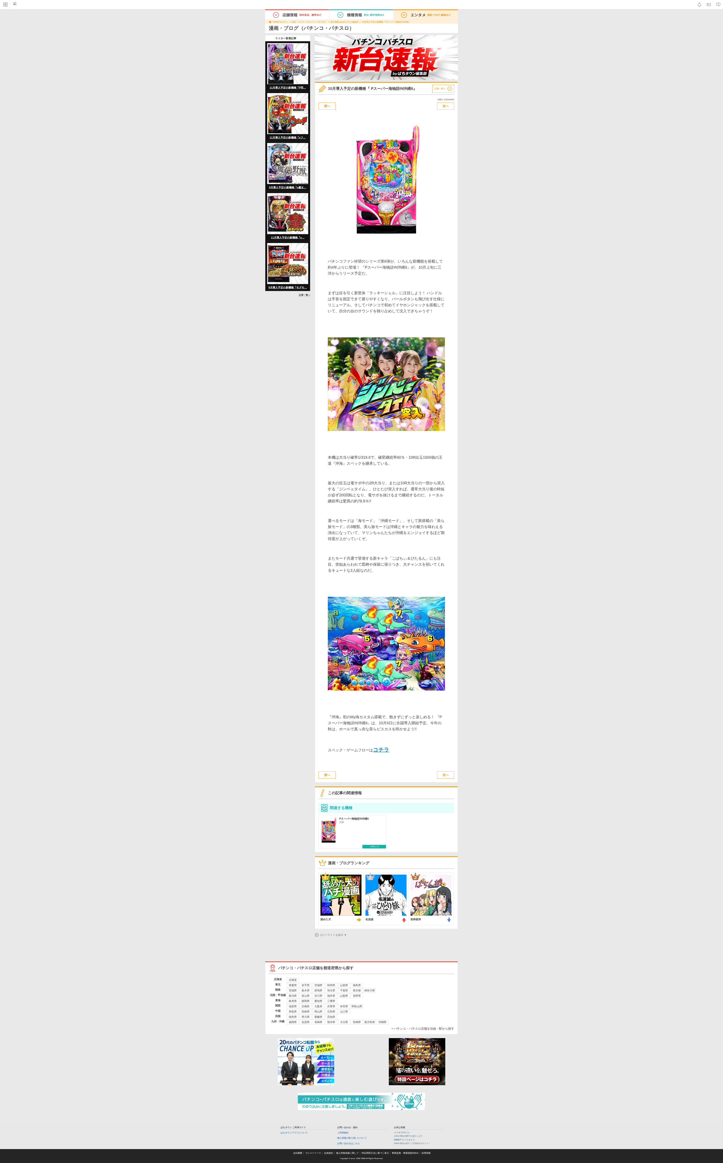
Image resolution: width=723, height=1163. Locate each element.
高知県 (331, 1016)
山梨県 (344, 995)
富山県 (306, 995)
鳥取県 (293, 1011)
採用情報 (426, 1153)
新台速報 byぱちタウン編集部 (344, 22)
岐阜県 (293, 1001)
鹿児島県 (369, 1022)
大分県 (344, 1022)
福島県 (357, 985)
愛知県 (318, 1001)
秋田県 (331, 985)
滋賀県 (293, 1006)
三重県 (331, 1001)
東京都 (357, 990)
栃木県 (306, 990)
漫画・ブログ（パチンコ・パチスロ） (309, 22)
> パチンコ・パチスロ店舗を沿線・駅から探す (422, 1028)
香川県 (306, 1016)
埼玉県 (331, 990)
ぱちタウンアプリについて (294, 1132)
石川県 (318, 995)
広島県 (331, 1011)
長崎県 (318, 1022)
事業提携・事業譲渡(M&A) (405, 1153)
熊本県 (331, 1022)
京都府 (306, 1006)
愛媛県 (318, 1016)
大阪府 (318, 1006)
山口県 (344, 1011)
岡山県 (318, 1011)
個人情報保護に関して (347, 1153)
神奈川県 (369, 990)
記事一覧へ (304, 295)
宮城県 (318, 985)
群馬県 (318, 990)
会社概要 (297, 1153)
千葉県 (344, 990)
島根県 (306, 1011)
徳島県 (293, 1016)
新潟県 (293, 995)
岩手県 (306, 985)
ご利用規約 (343, 1132)
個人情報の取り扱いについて (352, 1138)
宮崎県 (357, 1022)
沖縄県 (382, 1022)
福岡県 (293, 1022)
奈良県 (344, 1006)
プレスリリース (313, 1153)
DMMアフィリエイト (404, 1140)
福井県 (331, 995)
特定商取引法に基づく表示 (375, 1153)
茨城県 (293, 990)
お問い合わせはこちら (348, 1143)
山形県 (344, 985)
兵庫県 (331, 1006)
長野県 (357, 995)
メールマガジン (402, 1132)
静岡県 (306, 1001)
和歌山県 (357, 1006)
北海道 (293, 979)
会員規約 (328, 1153)
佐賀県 (306, 1022)
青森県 (293, 985)
